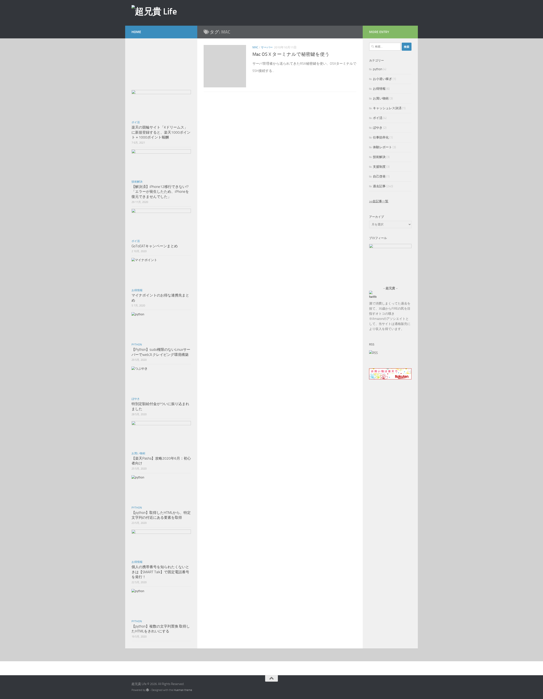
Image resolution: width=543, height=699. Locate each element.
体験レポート (382, 147)
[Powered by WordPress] (147, 690)
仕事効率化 (381, 137)
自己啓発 (379, 176)
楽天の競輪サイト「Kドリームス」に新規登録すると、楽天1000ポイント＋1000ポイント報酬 (161, 132)
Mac (255, 47)
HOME (136, 32)
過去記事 (379, 186)
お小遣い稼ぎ (382, 79)
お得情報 (137, 290)
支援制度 (379, 167)
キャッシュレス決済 (387, 108)
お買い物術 (138, 453)
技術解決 (137, 181)
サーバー (267, 47)
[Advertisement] (340, 12)
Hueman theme (183, 690)
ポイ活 (136, 122)
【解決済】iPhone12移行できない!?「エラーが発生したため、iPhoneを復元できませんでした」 (160, 192)
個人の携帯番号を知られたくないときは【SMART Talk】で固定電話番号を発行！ (160, 572)
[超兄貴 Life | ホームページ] (154, 11)
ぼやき (136, 398)
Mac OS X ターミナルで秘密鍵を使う (291, 54)
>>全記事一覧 (378, 201)
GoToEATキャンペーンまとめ (155, 246)
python (137, 344)
